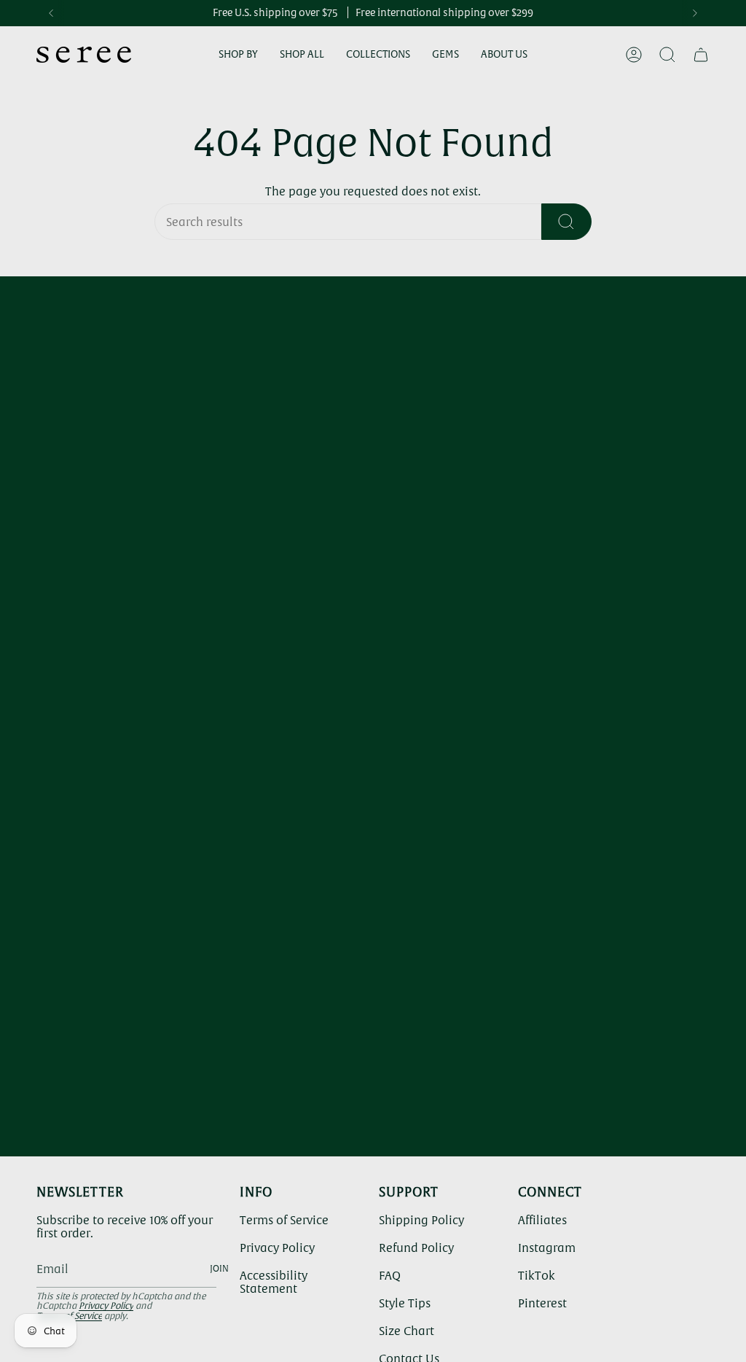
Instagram (547, 1247)
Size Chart (406, 1330)
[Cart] (701, 54)
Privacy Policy (106, 1306)
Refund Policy (416, 1247)
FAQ (390, 1275)
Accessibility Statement (273, 1282)
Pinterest (542, 1303)
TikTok (536, 1275)
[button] (238, 55)
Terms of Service (284, 1219)
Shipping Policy (421, 1219)
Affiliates (542, 1219)
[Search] (566, 221)
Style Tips (405, 1303)
